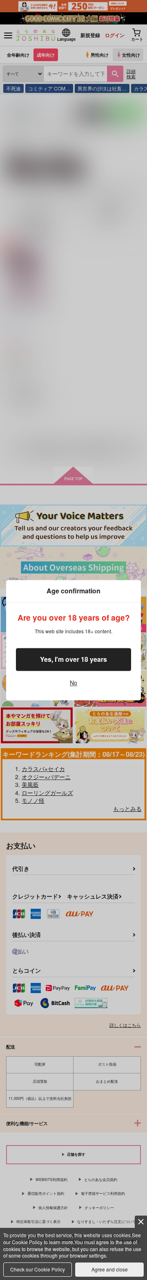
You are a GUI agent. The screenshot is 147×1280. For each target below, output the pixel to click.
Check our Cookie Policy (37, 1269)
